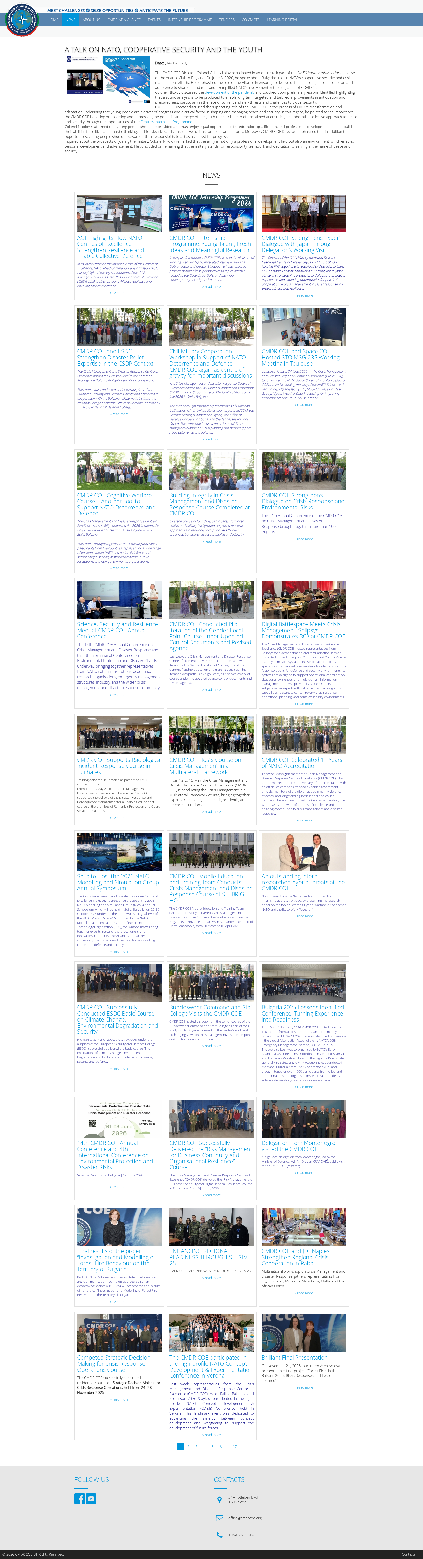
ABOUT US (91, 19)
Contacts (409, 1554)
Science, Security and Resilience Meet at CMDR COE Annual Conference (117, 630)
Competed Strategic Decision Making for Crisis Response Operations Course (114, 1364)
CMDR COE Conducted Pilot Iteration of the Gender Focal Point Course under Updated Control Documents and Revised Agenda (210, 636)
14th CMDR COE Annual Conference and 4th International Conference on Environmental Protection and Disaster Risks (115, 1155)
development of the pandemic (229, 92)
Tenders (227, 19)
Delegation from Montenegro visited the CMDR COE (298, 1146)
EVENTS (154, 19)
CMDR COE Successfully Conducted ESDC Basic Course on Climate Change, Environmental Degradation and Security (117, 1020)
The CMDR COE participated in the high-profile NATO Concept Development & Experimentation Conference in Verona (211, 1367)
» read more (119, 292)
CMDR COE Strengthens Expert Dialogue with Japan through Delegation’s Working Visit (301, 244)
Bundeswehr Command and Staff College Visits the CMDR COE (211, 1011)
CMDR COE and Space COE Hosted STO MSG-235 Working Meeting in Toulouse (301, 357)
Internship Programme (190, 19)
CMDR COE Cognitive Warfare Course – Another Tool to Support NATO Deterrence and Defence (116, 504)
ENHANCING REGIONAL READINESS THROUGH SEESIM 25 (208, 1257)
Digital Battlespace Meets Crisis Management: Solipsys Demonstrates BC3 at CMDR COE (303, 630)
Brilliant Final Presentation (295, 1358)
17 (235, 1446)
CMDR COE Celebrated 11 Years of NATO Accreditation (302, 763)
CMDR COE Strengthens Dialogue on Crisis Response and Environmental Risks (303, 501)
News (70, 19)
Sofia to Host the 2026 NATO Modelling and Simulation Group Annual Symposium (118, 882)
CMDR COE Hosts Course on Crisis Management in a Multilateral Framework (205, 766)
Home (53, 19)
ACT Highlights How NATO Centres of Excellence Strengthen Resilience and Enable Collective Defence (110, 247)
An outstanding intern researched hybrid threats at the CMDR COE (303, 882)
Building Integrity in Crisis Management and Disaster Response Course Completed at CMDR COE (209, 504)
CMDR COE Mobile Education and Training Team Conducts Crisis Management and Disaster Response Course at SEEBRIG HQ (210, 888)
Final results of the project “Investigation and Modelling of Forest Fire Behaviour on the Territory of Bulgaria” (116, 1260)
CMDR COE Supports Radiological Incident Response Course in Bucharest (119, 766)
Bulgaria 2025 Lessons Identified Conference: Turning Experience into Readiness (303, 1014)
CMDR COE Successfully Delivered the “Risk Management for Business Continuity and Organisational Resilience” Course (210, 1155)
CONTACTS (250, 19)
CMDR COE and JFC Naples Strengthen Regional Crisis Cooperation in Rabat (295, 1257)
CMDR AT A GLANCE (124, 19)
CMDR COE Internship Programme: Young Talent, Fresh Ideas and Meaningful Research (210, 244)
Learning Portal (282, 19)
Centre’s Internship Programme (166, 121)
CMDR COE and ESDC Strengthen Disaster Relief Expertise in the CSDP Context (115, 357)
